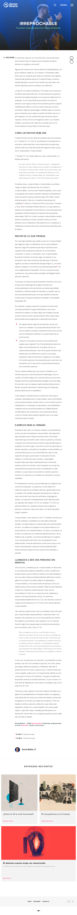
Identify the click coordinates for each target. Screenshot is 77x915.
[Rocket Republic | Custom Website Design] (38, 910)
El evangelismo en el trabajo (58, 799)
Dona (63, 5)
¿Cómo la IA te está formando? (19, 799)
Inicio (30, 901)
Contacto (45, 901)
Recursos (37, 901)
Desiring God (37, 723)
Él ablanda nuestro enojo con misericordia (38, 853)
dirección (24, 725)
